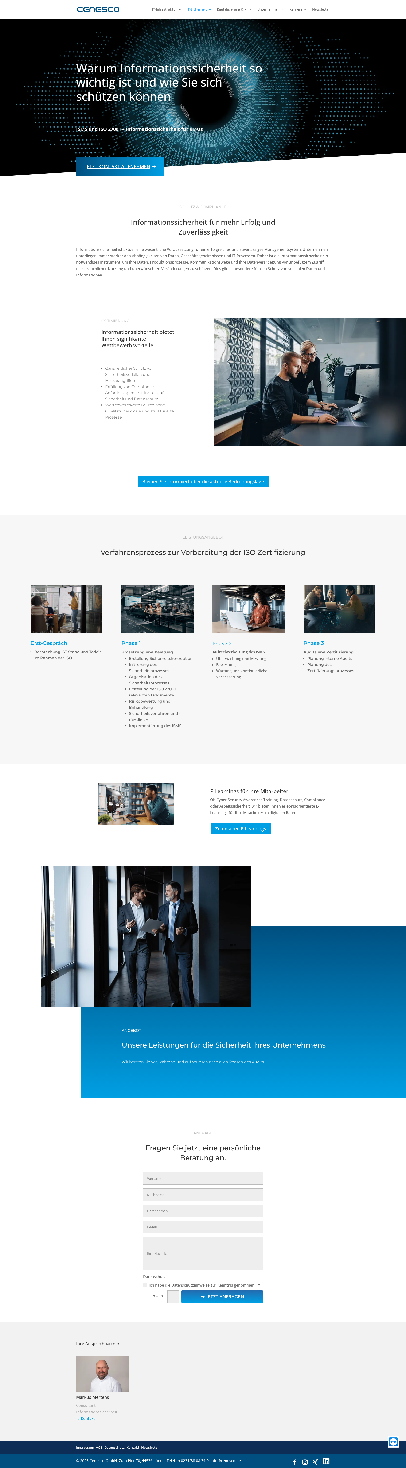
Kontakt (88, 1418)
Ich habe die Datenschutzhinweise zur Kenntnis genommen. (202, 1285)
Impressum (85, 1447)
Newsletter (321, 10)
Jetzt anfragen (225, 1296)
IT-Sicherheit (197, 10)
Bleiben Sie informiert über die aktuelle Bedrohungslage (203, 481)
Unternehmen (268, 10)
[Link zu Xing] (315, 1462)
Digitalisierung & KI (232, 10)
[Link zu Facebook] (294, 1462)
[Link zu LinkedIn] (326, 1462)
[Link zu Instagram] (305, 1462)
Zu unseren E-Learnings (240, 828)
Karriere (295, 10)
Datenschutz (114, 1447)
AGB (99, 1447)
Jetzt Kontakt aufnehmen (118, 166)
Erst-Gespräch (49, 643)
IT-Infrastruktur (164, 10)
